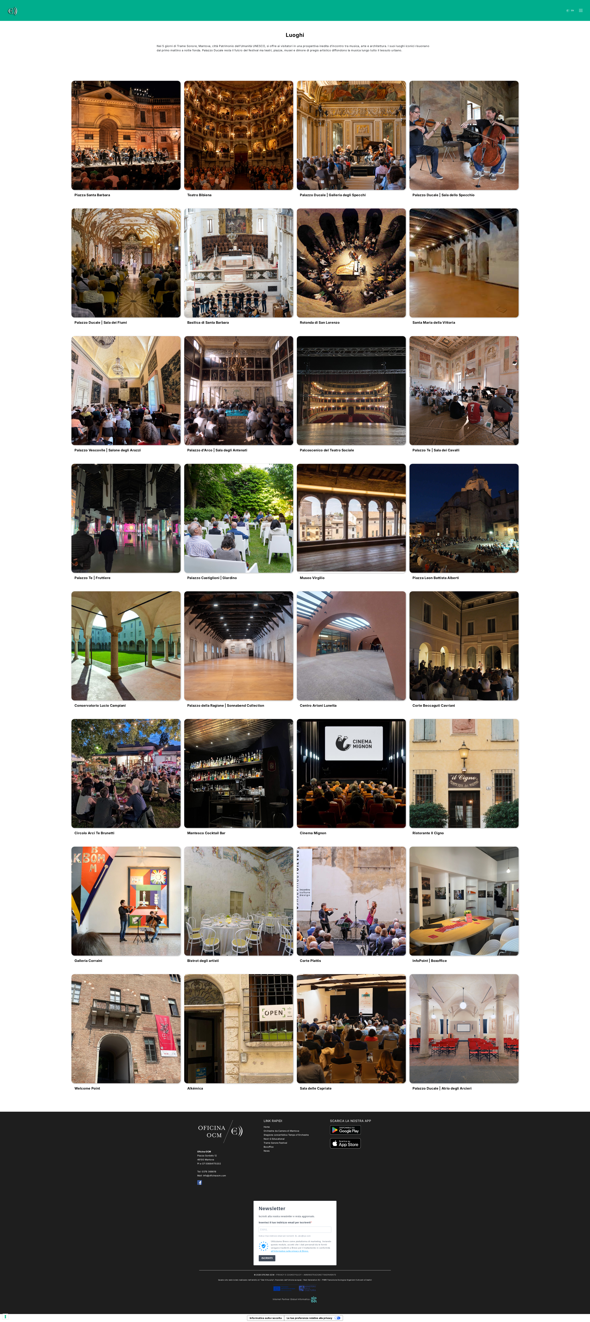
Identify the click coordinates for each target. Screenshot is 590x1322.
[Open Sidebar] (580, 10)
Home (267, 1127)
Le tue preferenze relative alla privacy (309, 1318)
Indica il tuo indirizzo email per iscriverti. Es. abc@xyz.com (285, 1236)
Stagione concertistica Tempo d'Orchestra (286, 1134)
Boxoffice (269, 1146)
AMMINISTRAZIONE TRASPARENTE (320, 1275)
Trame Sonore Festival (275, 1142)
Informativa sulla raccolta (266, 1318)
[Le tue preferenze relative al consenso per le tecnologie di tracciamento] (5, 1317)
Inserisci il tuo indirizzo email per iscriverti (285, 1222)
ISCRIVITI (267, 1258)
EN (572, 10)
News (267, 1150)
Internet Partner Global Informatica (291, 1299)
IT (567, 10)
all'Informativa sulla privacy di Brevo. (290, 1251)
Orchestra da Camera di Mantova (281, 1130)
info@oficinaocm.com (214, 1175)
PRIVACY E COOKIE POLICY (288, 1275)
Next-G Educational (274, 1138)
